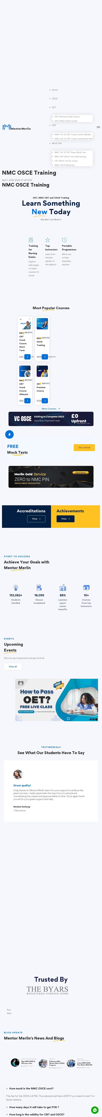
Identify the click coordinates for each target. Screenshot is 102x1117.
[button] (84, 447)
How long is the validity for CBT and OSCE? (36, 1114)
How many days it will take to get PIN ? (34, 1107)
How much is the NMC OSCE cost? (31, 1088)
